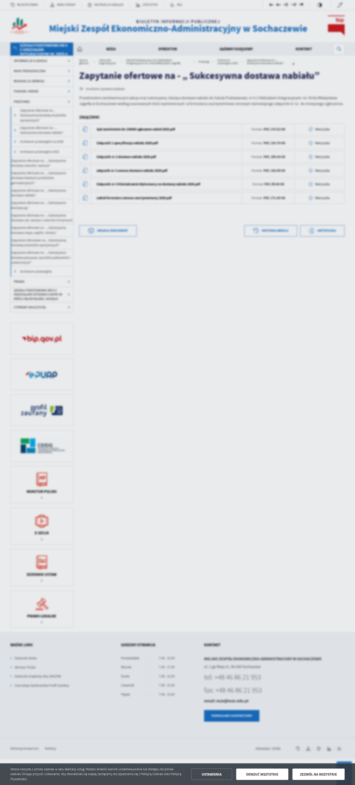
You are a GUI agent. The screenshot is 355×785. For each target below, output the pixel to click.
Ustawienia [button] (212, 774)
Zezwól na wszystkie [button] (318, 774)
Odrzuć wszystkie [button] (262, 774)
